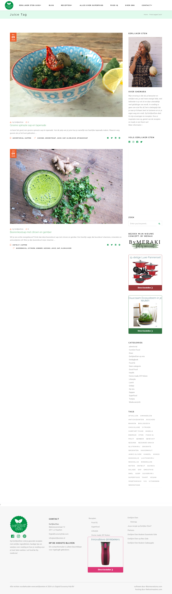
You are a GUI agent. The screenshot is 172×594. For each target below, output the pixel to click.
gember (39, 248)
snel (130, 473)
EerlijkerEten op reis (137, 356)
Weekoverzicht (134, 402)
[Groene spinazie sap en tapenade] (66, 75)
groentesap (50, 138)
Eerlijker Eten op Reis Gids (138, 539)
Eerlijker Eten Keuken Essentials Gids (142, 534)
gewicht (150, 439)
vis (145, 481)
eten (141, 435)
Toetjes (132, 399)
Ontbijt (16, 245)
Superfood (133, 396)
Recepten (92, 518)
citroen (31, 248)
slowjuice (71, 138)
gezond (40, 138)
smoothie (149, 470)
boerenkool (21, 248)
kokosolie (133, 458)
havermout (147, 450)
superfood (134, 477)
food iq (150, 435)
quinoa (151, 466)
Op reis (131, 389)
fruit (131, 439)
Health (131, 373)
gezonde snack (146, 443)
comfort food (135, 431)
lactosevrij (147, 458)
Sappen (28, 138)
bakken (132, 423)
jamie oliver (135, 454)
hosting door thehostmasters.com (148, 589)
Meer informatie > (135, 125)
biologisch (144, 423)
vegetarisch (134, 481)
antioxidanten (136, 419)
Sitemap (133, 522)
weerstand (134, 485)
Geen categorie (135, 366)
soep (137, 473)
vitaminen (154, 481)
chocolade (134, 427)
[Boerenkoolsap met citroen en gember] (66, 186)
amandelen (146, 416)
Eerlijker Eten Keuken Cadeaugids (141, 543)
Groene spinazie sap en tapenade (28, 125)
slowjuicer (66, 248)
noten (131, 466)
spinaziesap (82, 138)
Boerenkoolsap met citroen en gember (31, 232)
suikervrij (148, 473)
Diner (131, 353)
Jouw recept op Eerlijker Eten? (139, 526)
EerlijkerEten (19, 122)
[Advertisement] (145, 179)
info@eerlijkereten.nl (57, 538)
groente (146, 446)
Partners (131, 530)
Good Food (133, 369)
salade (132, 470)
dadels (149, 431)
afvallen (133, 416)
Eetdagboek (133, 360)
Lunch (131, 382)
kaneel (147, 454)
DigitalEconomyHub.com (58, 534)
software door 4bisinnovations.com (148, 586)
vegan (153, 477)
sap (64, 138)
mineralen (146, 462)
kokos (156, 454)
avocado (150, 419)
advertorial (18, 138)
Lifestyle (132, 379)
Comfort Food (134, 350)
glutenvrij (134, 446)
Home (146, 14)
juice (59, 138)
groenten (133, 450)
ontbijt (141, 466)
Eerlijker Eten (133, 518)
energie (132, 435)
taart (145, 477)
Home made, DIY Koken (138, 376)
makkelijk (133, 462)
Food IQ (132, 363)
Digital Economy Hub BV (64, 586)
